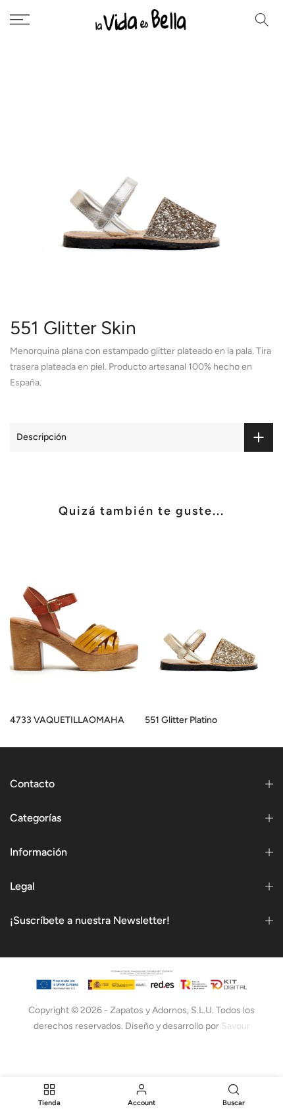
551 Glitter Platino (181, 720)
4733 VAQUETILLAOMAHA (67, 720)
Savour (235, 1026)
